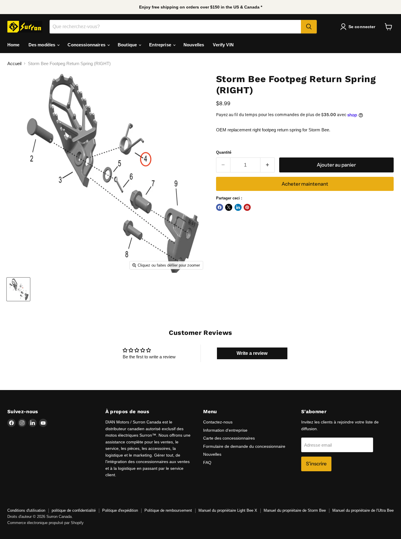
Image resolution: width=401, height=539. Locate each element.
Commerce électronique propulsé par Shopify (45, 523)
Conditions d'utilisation (26, 510)
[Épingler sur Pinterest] (247, 207)
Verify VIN (223, 44)
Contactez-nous (217, 422)
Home (13, 44)
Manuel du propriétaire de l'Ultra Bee (363, 510)
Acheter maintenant (305, 184)
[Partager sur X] (228, 207)
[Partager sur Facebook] (219, 207)
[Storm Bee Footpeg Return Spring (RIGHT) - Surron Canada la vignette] (18, 289)
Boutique (128, 44)
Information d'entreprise (225, 430)
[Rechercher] (309, 26)
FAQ (207, 462)
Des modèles (42, 44)
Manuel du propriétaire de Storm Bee (295, 510)
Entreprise (160, 44)
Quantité (223, 152)
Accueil (14, 63)
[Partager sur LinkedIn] (238, 207)
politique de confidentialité (74, 510)
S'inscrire (316, 464)
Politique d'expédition (120, 510)
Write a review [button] (252, 353)
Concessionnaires (87, 44)
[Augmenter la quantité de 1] (267, 164)
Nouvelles (193, 44)
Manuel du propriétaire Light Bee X (227, 510)
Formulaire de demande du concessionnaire (244, 446)
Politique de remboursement (168, 510)
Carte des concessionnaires (229, 438)
